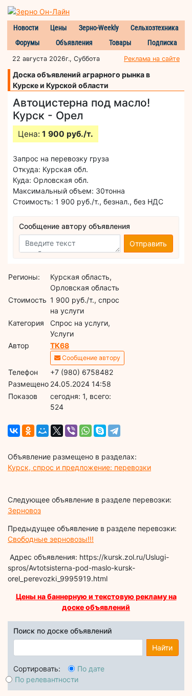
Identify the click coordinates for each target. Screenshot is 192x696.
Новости (25, 28)
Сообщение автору (90, 358)
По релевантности (46, 679)
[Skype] (100, 431)
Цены (58, 28)
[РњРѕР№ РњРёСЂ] (42, 431)
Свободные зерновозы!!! (51, 539)
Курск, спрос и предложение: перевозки (79, 467)
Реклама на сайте (152, 58)
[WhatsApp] (85, 431)
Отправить (148, 243)
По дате (90, 668)
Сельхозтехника (155, 28)
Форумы (27, 42)
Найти (162, 647)
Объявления (74, 42)
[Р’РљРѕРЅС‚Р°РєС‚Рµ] (14, 431)
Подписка (162, 42)
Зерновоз (24, 510)
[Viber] (71, 431)
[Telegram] (114, 431)
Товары (120, 42)
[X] (57, 431)
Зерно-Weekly (99, 28)
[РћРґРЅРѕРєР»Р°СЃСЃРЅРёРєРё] (28, 431)
